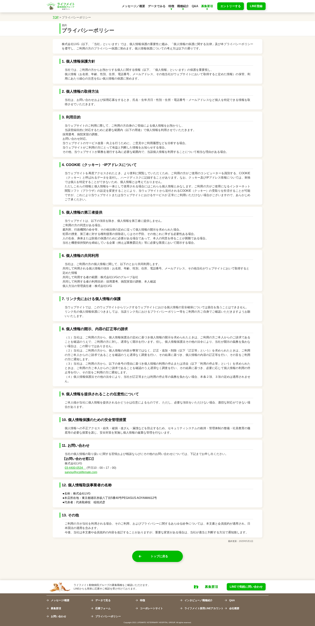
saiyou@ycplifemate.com (81, 472)
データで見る (103, 600)
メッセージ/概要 (60, 600)
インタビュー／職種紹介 (198, 600)
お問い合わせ (58, 616)
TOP (56, 17)
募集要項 (211, 587)
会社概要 (234, 608)
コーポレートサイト (151, 608)
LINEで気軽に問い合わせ (246, 586)
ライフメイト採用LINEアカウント (203, 608)
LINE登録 (256, 6)
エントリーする (230, 6)
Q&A (232, 600)
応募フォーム (103, 608)
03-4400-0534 (75, 467)
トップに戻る (159, 556)
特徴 (142, 600)
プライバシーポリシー (76, 17)
